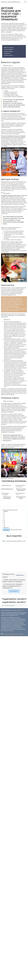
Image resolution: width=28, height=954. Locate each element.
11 (4, 524)
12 (4, 525)
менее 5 (6, 511)
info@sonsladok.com (18, 610)
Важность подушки (8, 47)
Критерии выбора (8, 51)
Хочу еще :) (14, 591)
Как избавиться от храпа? (21, 497)
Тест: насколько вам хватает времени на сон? (14, 544)
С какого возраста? (8, 49)
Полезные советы (8, 55)
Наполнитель (7, 53)
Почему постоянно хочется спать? (21, 489)
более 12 (6, 527)
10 (4, 522)
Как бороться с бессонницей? (7, 497)
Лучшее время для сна (7, 489)
